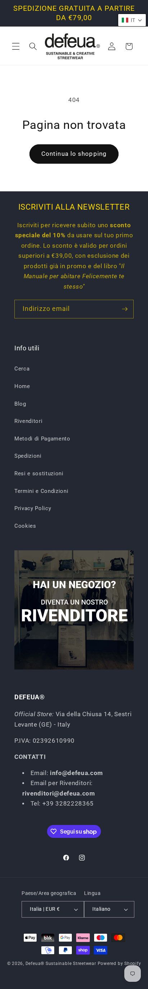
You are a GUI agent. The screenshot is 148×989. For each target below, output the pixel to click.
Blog (20, 404)
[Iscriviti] (124, 309)
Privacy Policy (32, 508)
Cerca (21, 368)
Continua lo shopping (74, 153)
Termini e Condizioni (41, 491)
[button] (15, 46)
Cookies (25, 526)
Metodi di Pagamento (42, 438)
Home (22, 386)
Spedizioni (28, 456)
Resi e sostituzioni (39, 473)
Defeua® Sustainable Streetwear (61, 963)
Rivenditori (28, 421)
